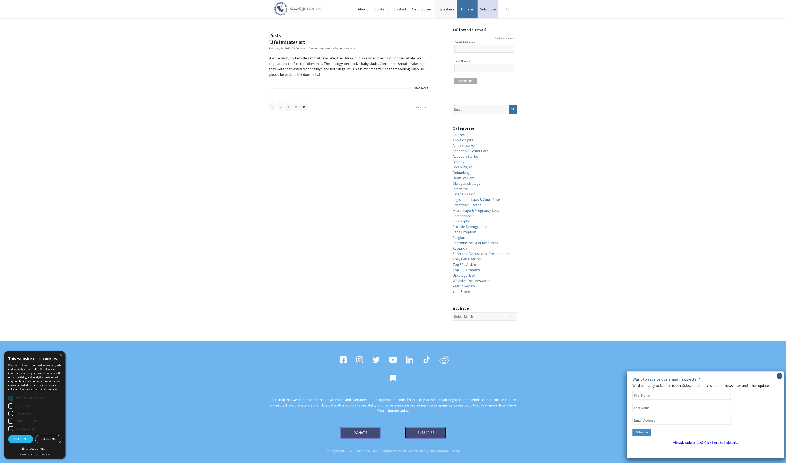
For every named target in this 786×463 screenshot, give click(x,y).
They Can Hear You (467, 259)
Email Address (464, 42)
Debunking (461, 172)
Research (460, 248)
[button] (34, 449)
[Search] (507, 9)
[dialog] (35, 405)
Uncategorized (322, 48)
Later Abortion (464, 194)
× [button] (60, 355)
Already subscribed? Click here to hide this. (705, 442)
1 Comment (300, 48)
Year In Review (464, 286)
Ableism (459, 134)
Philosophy (461, 221)
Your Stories (462, 291)
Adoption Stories (465, 156)
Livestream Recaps (467, 205)
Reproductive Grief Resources (475, 243)
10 (296, 107)
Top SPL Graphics (466, 270)
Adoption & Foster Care (470, 151)
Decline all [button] (48, 439)
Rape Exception (464, 232)
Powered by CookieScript (34, 454)
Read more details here (498, 405)
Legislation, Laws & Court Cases (477, 199)
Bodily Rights (463, 167)
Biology (458, 162)
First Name (462, 61)
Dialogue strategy (466, 183)
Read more (421, 88)
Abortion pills (463, 140)
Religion (459, 237)
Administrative (464, 145)
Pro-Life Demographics (470, 226)
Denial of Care (463, 178)
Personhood (462, 216)
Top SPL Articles (465, 264)
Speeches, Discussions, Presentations (481, 253)
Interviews (461, 189)
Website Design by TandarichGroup (433, 451)
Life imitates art (287, 42)
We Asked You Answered (471, 280)
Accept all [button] (21, 439)
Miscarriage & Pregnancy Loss (476, 210)
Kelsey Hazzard (348, 48)
